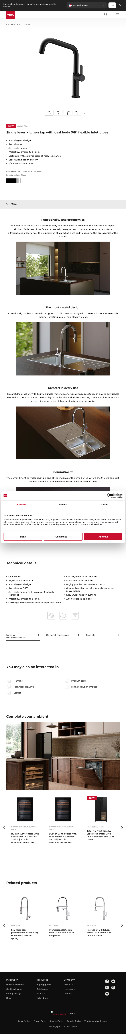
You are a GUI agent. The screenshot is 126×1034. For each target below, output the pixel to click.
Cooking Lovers (14, 989)
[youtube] (113, 981)
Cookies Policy (57, 1021)
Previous (4, 827)
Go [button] (112, 5)
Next (84, 113)
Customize (61, 536)
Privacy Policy (40, 1021)
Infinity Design (13, 993)
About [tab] (104, 504)
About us (68, 984)
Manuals (40, 993)
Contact (68, 993)
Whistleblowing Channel (95, 1021)
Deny (23, 536)
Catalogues (42, 989)
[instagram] (113, 987)
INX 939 (15, 925)
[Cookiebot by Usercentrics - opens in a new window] (109, 495)
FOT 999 (53, 925)
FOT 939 (91, 925)
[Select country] (111, 14)
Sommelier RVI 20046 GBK (23, 828)
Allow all (103, 536)
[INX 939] (25, 908)
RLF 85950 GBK (95, 826)
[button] (86, 5)
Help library (42, 998)
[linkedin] (107, 987)
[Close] (120, 5)
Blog (8, 998)
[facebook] (107, 981)
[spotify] (107, 993)
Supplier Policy (74, 1021)
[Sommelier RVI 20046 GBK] (25, 809)
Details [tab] (63, 504)
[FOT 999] (63, 908)
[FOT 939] (100, 908)
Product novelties (15, 984)
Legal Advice (24, 1021)
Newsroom (69, 989)
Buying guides (43, 984)
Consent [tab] (21, 504)
